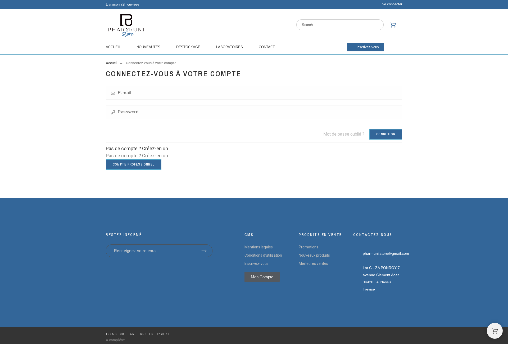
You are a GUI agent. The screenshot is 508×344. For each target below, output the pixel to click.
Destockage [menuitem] (188, 47)
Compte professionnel (134, 164)
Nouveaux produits (314, 255)
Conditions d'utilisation (263, 255)
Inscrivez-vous (256, 263)
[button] (365, 47)
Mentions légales (258, 247)
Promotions (308, 247)
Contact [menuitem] (267, 47)
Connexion (385, 134)
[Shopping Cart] (495, 331)
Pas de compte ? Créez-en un (137, 148)
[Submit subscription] (204, 251)
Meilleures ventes (313, 263)
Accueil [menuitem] (113, 47)
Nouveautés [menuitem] (148, 47)
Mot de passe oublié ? (343, 134)
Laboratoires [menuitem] (229, 47)
